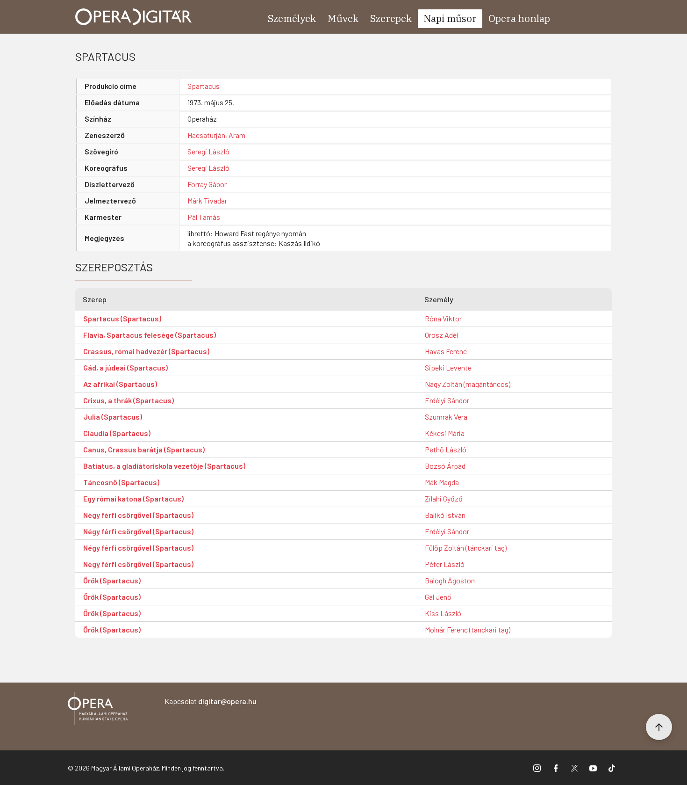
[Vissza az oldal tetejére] (659, 727)
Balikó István (445, 514)
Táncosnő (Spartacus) (121, 482)
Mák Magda (442, 482)
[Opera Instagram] (537, 768)
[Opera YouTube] (593, 768)
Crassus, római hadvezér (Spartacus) (146, 351)
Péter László (445, 564)
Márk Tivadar (207, 200)
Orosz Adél (441, 334)
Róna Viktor (443, 318)
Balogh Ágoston (450, 580)
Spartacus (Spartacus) (122, 318)
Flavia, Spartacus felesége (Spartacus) (149, 334)
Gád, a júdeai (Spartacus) (125, 367)
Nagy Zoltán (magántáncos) (467, 383)
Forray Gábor (207, 184)
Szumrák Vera (446, 416)
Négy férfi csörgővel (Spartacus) (138, 514)
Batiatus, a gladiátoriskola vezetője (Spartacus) (164, 465)
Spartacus (203, 85)
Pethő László (445, 449)
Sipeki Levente (448, 367)
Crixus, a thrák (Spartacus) (128, 400)
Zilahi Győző (444, 498)
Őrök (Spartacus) (112, 580)
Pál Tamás (203, 216)
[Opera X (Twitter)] (574, 768)
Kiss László (443, 613)
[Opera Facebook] (555, 768)
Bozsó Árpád (445, 465)
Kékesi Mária (445, 433)
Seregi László (208, 151)
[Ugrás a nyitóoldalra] (133, 17)
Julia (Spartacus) (112, 416)
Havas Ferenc (446, 351)
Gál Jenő (438, 596)
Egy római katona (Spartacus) (133, 498)
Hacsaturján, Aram (216, 135)
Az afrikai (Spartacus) (120, 383)
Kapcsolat (211, 701)
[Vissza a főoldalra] (98, 710)
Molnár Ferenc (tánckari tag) (467, 629)
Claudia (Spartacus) (116, 433)
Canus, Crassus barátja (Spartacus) (144, 449)
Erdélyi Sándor (447, 400)
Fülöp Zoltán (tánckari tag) (466, 547)
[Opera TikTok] (611, 768)
